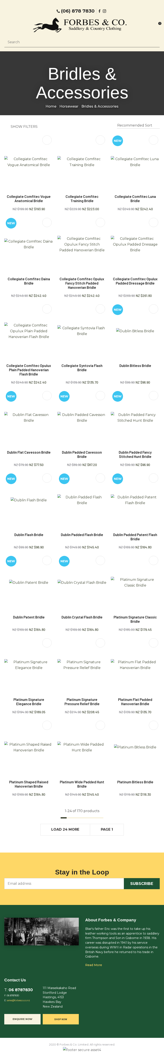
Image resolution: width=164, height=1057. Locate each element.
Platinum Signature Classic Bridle (135, 619)
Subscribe (141, 883)
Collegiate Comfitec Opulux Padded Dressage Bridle (135, 281)
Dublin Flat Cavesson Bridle (29, 452)
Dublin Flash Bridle (28, 534)
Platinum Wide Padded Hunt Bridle (82, 784)
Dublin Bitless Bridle (135, 365)
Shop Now (60, 1019)
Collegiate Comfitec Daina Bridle (29, 281)
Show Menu (12, 25)
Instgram (105, 11)
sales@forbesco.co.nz (18, 1000)
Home (50, 106)
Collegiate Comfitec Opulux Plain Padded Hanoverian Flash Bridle (28, 369)
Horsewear (68, 106)
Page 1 (107, 829)
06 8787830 (21, 990)
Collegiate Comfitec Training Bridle (82, 198)
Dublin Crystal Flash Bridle (82, 617)
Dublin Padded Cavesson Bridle (82, 454)
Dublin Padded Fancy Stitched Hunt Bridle (135, 454)
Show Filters (24, 127)
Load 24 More (65, 829)
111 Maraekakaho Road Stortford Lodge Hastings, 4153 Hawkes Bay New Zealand (59, 997)
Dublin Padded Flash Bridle (82, 534)
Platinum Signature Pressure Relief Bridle (82, 701)
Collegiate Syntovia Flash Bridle (82, 367)
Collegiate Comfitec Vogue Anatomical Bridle (29, 198)
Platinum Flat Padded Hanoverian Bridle (135, 701)
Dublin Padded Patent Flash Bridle (135, 536)
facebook (100, 11)
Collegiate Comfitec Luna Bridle (135, 198)
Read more (93, 965)
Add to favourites (47, 140)
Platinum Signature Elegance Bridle (28, 701)
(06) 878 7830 (78, 11)
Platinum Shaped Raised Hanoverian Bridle (28, 784)
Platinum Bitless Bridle (135, 782)
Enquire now (22, 1019)
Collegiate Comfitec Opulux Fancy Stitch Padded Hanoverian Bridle (82, 283)
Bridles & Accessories (100, 106)
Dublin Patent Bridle (29, 617)
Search (154, 42)
